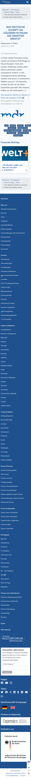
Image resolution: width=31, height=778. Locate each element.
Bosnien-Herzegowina (8, 334)
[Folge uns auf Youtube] (7, 683)
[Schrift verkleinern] (28, 770)
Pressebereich (5, 237)
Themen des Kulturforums (10, 593)
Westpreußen (12, 128)
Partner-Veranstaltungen (9, 486)
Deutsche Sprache (23, 133)
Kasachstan (5, 350)
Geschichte (4, 428)
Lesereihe (4, 279)
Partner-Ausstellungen (8, 490)
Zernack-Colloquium (8, 307)
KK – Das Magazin (7, 571)
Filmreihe (4, 299)
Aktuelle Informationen (8, 209)
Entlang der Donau (7, 502)
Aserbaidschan (6, 330)
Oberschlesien (27, 130)
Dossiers (4, 617)
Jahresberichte (6, 241)
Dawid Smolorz (18, 135)
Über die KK (5, 579)
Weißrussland (5, 406)
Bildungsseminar (6, 291)
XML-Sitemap (6, 630)
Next (26, 170)
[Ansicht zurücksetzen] (28, 773)
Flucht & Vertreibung (8, 609)
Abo (2, 575)
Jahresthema (5, 259)
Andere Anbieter (6, 460)
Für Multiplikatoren (12, 776)
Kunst (3, 440)
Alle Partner (5, 474)
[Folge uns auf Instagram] (11, 683)
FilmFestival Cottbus (8, 303)
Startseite (4, 199)
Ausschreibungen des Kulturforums (13, 233)
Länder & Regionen (8, 326)
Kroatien (3, 354)
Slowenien (4, 390)
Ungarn (3, 402)
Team (3, 217)
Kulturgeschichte (22, 128)
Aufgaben (4, 221)
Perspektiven (5, 543)
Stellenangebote (6, 229)
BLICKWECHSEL (7, 420)
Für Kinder (4, 452)
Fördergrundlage (6, 482)
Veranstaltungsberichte (9, 315)
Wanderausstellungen (8, 271)
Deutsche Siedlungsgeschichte (12, 130)
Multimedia (4, 448)
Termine (4, 255)
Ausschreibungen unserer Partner (12, 498)
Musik (3, 444)
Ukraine (3, 398)
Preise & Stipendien (8, 508)
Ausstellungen (6, 267)
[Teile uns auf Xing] (11, 692)
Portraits (4, 559)
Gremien (3, 213)
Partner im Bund (6, 478)
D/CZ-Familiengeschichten (10, 283)
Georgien (4, 346)
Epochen (4, 539)
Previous (2, 170)
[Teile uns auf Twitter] (2, 692)
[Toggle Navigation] (27, 2)
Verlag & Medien (7, 412)
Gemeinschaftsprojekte (8, 470)
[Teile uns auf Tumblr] (18, 692)
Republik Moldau (6, 366)
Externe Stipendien (7, 528)
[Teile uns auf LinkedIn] (15, 692)
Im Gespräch (5, 551)
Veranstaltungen (6, 263)
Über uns (4, 205)
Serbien (3, 382)
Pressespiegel (5, 245)
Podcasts (4, 436)
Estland (3, 342)
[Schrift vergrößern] (28, 767)
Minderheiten (5, 605)
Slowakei (4, 386)
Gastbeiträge (5, 613)
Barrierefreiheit (15, 771)
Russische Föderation (8, 378)
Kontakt (22, 776)
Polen (6, 125)
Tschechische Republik (8, 394)
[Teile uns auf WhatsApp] (2, 696)
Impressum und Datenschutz (15, 773)
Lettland (3, 358)
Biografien (4, 587)
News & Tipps (5, 583)
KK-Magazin (5, 535)
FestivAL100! (5, 287)
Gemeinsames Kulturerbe (9, 601)
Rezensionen (5, 456)
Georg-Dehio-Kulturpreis (9, 513)
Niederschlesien (11, 133)
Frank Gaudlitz (6, 524)
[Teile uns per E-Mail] (27, 692)
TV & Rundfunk (6, 319)
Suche (3, 623)
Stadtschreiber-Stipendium (10, 520)
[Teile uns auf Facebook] (7, 692)
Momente (4, 547)
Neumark (12, 125)
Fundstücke (5, 567)
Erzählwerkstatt (6, 295)
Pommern (20, 125)
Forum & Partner (7, 466)
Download (4, 249)
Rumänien (4, 374)
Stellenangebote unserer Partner (12, 494)
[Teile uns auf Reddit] (22, 692)
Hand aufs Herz (6, 555)
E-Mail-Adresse (8, 664)
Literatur (4, 424)
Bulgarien (4, 338)
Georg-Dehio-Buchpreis (9, 517)
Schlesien (27, 125)
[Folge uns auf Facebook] (2, 683)
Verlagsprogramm (7, 416)
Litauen (3, 362)
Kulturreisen (5, 432)
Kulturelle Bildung (7, 225)
